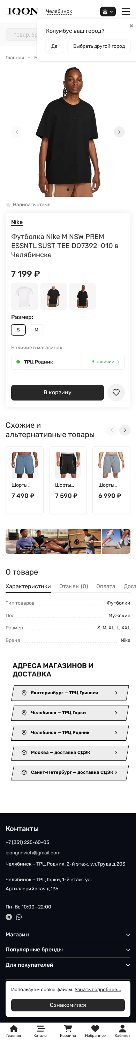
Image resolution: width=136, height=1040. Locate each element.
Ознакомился (68, 1005)
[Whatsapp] (19, 917)
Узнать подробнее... (98, 990)
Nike (17, 222)
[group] (68, 132)
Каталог (40, 1035)
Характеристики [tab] (28, 586)
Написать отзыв (32, 205)
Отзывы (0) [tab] (73, 586)
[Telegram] (9, 917)
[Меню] (126, 11)
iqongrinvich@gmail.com (33, 853)
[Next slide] (119, 131)
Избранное (95, 1031)
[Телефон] (108, 12)
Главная (15, 58)
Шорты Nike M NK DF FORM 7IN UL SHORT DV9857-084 (109, 485)
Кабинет (122, 1035)
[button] (68, 189)
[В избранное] (116, 392)
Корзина (68, 1031)
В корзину (57, 392)
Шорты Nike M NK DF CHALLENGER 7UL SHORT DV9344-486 (24, 485)
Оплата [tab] (105, 586)
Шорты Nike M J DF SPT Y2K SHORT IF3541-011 (68, 485)
